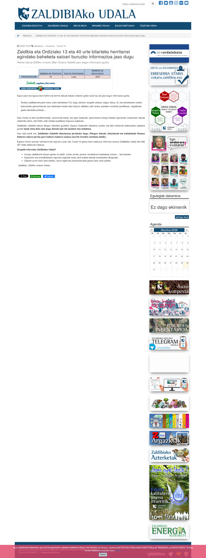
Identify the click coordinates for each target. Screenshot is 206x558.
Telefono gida (148, 25)
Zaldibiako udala (57, 25)
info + (118, 550)
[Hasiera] (18, 35)
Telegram (49, 176)
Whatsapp (36, 176)
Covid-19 (61, 45)
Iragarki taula (100, 25)
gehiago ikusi (182, 216)
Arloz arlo (79, 25)
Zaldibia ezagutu (31, 25)
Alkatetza (38, 45)
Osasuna (50, 45)
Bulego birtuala (124, 25)
